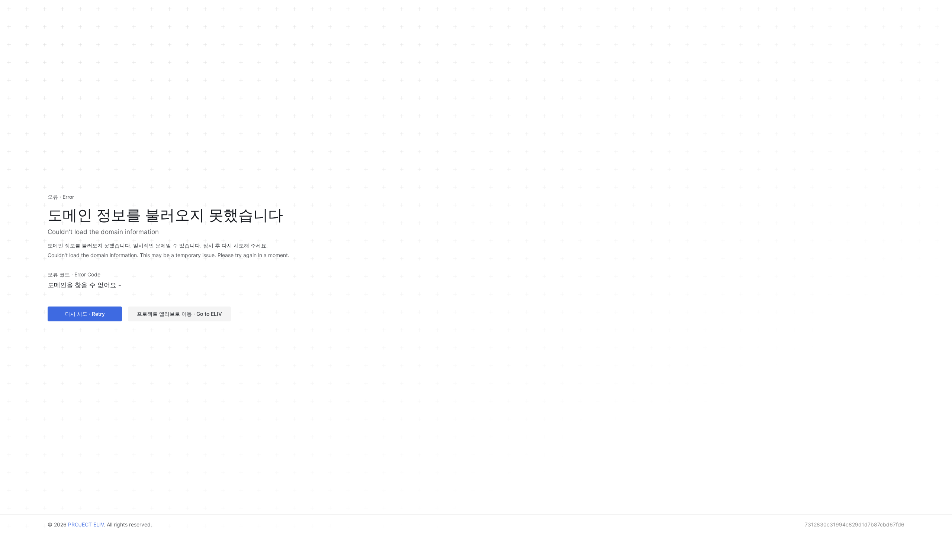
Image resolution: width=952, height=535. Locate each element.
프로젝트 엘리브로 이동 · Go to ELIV (179, 314)
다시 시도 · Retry (85, 314)
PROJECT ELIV (86, 524)
